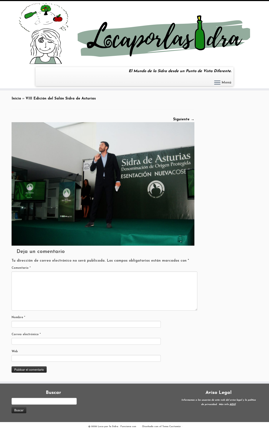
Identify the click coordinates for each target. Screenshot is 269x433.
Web (15, 351)
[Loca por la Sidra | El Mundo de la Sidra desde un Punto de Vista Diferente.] (134, 33)
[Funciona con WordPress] (138, 425)
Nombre (18, 317)
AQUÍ (232, 404)
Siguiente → (183, 119)
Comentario (21, 268)
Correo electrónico (26, 334)
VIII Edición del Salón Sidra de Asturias (61, 98)
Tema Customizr (171, 426)
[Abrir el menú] (217, 83)
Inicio (16, 98)
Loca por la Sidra (108, 426)
